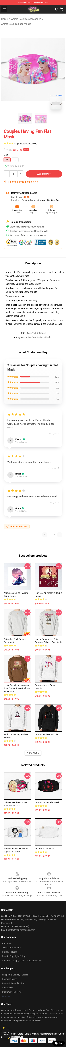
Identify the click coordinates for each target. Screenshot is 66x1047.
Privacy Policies (9, 952)
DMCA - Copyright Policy (13, 956)
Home (4, 19)
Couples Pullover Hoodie (46, 734)
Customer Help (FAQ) (12, 992)
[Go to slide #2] (41, 118)
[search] (57, 9)
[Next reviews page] (59, 534)
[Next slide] (60, 69)
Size (6, 155)
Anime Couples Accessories (26, 19)
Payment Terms (9, 979)
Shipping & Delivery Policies (15, 974)
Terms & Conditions (11, 947)
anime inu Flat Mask (44, 848)
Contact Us (7, 987)
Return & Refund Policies (13, 983)
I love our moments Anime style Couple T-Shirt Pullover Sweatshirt (17, 688)
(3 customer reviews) (27, 143)
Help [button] (60, 1043)
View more (33, 753)
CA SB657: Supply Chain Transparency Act (22, 960)
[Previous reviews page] (44, 534)
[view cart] (62, 9)
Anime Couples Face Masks (16, 23)
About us (6, 943)
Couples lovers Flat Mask (47, 802)
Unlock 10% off (6, 1033)
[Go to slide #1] (25, 118)
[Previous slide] (6, 69)
